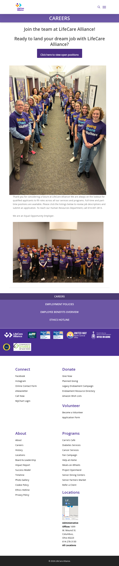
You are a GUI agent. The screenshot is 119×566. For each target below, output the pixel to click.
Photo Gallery (22, 479)
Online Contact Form (26, 385)
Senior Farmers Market (74, 479)
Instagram (20, 381)
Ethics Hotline (22, 489)
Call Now (19, 395)
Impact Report (22, 465)
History (19, 450)
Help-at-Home (69, 460)
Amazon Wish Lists (72, 395)
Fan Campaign (69, 455)
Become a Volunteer (72, 412)
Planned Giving (70, 381)
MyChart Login (22, 400)
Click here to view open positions (59, 54)
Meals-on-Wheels (71, 465)
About (18, 440)
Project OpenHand (71, 469)
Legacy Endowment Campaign (77, 385)
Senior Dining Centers (73, 474)
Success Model (23, 469)
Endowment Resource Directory (78, 390)
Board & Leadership (25, 460)
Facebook (20, 376)
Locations (20, 455)
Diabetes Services (71, 445)
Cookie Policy (22, 484)
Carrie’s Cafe (68, 440)
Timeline (19, 474)
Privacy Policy (22, 494)
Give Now (67, 376)
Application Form (71, 417)
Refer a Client (69, 484)
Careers (19, 445)
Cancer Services (70, 450)
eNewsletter (21, 390)
